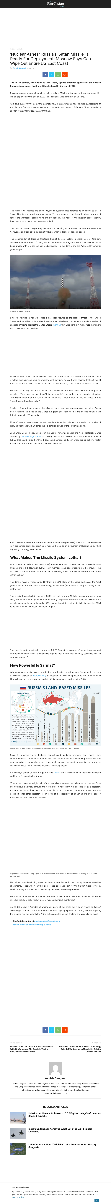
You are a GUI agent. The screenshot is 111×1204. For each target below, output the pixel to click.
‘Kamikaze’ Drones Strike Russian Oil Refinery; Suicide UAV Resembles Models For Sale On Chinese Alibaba (79, 1049)
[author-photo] (55, 1074)
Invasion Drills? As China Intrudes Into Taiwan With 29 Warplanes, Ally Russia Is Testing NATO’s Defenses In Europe (31, 1049)
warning (57, 325)
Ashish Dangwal (19, 68)
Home (12, 49)
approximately (39, 675)
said (57, 772)
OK (96, 1200)
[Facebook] (45, 74)
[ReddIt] (65, 74)
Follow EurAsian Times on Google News (32, 924)
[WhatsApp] (58, 74)
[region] (55, 29)
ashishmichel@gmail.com (47, 921)
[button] (14, 4)
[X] (51, 74)
